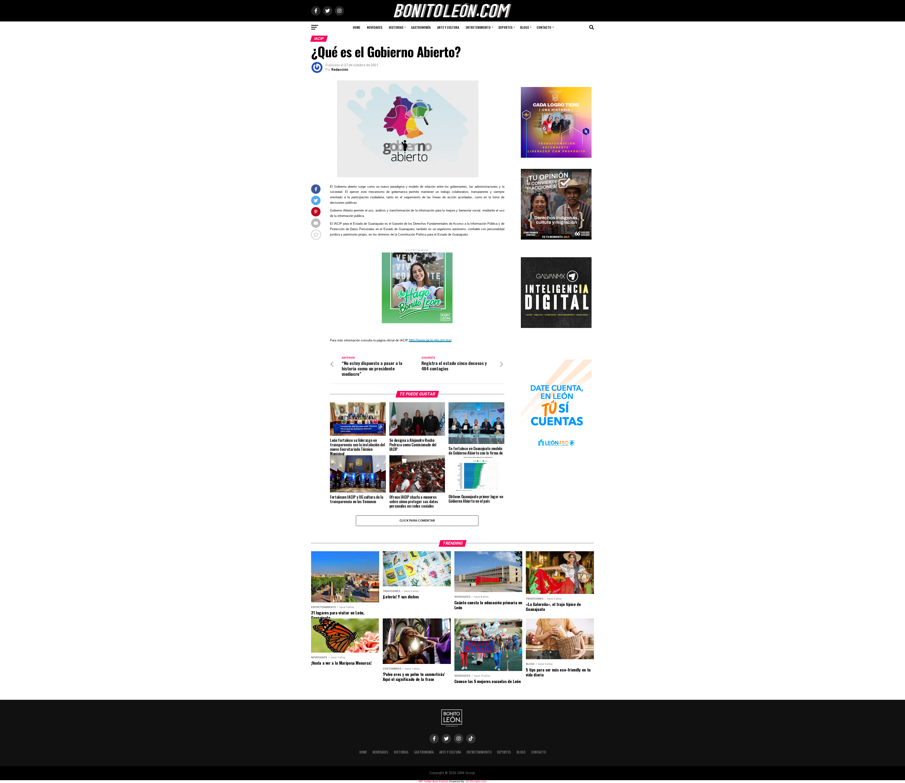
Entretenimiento (478, 27)
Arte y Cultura (448, 27)
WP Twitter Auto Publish (433, 781)
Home (356, 27)
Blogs (524, 27)
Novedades (374, 27)
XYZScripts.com (476, 781)
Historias (396, 27)
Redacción (339, 69)
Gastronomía (421, 27)
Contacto (544, 27)
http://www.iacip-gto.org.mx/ (430, 340)
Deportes (505, 27)
